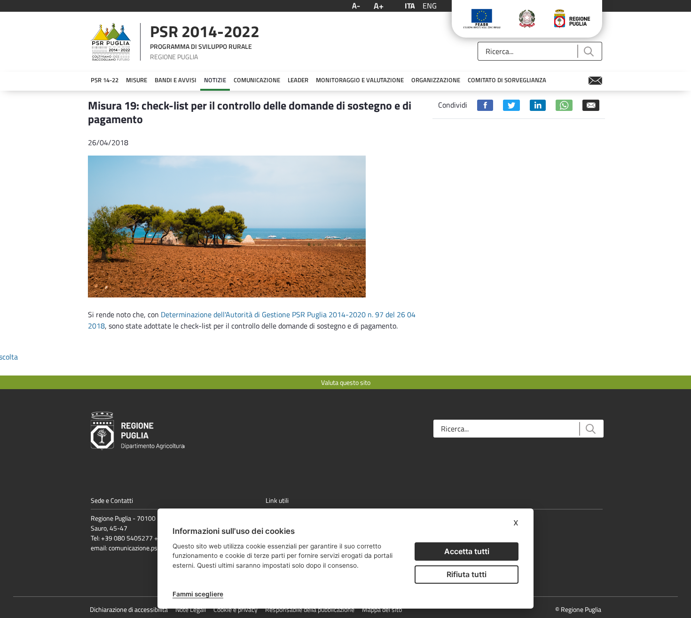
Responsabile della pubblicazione (309, 609)
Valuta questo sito (345, 382)
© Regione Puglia (578, 609)
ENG (430, 5)
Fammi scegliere (198, 594)
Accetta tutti (466, 551)
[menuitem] (104, 80)
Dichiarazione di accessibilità (129, 609)
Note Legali (190, 609)
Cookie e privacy (235, 609)
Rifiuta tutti (467, 574)
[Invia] (588, 51)
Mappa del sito (382, 609)
